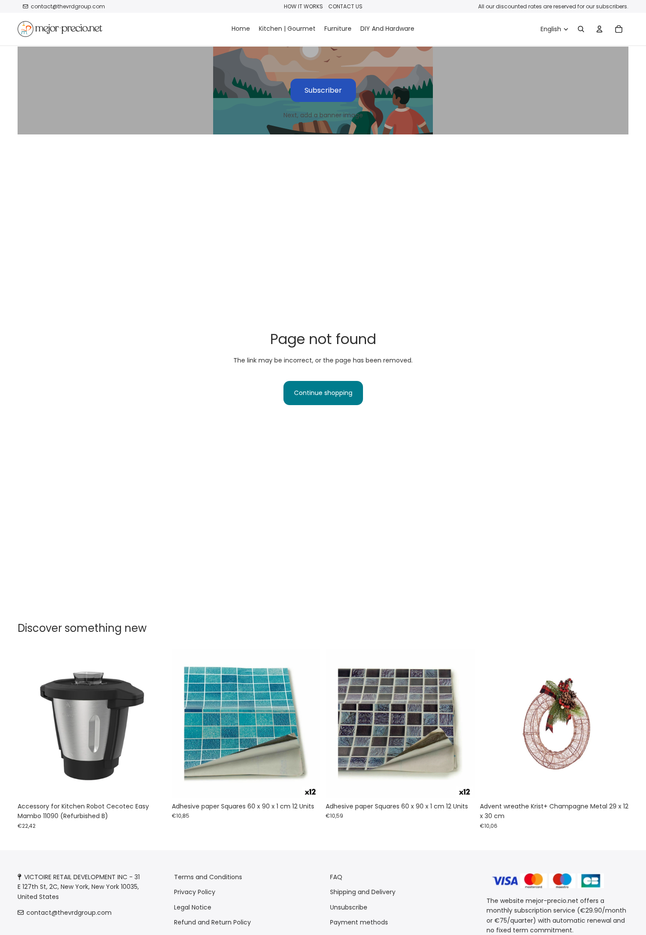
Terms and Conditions (208, 877)
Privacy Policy (194, 892)
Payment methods (359, 922)
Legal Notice (192, 907)
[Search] (581, 29)
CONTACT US (345, 6)
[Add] (153, 784)
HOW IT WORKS (303, 6)
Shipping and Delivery (363, 892)
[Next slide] (153, 723)
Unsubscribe (348, 907)
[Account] (599, 29)
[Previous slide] (31, 723)
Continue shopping (323, 392)
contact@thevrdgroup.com (68, 6)
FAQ (336, 877)
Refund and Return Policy (212, 922)
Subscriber (323, 90)
